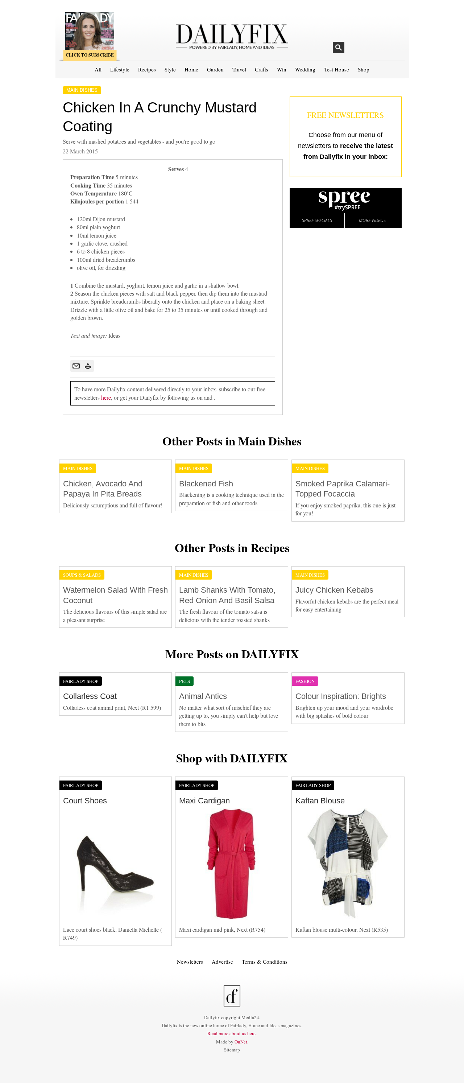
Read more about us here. (232, 1033)
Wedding (305, 69)
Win (281, 69)
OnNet (241, 1041)
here (106, 397)
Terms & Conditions (264, 961)
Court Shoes (85, 800)
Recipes (147, 69)
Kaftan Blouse (320, 800)
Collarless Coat (90, 696)
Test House (336, 69)
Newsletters (190, 961)
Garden (215, 69)
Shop (363, 69)
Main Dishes (82, 90)
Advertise (222, 961)
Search (338, 47)
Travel (239, 69)
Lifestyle (119, 69)
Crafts (261, 69)
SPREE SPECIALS (317, 220)
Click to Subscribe (90, 55)
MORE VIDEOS (372, 220)
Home (191, 69)
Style (170, 69)
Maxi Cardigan (204, 800)
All (98, 69)
